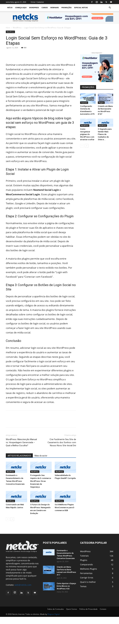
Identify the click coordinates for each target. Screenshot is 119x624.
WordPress (34, 7)
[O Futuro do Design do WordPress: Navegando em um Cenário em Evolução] (41, 496)
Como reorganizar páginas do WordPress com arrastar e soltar (87, 134)
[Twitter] (106, 2)
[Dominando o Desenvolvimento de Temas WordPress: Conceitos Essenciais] (16, 467)
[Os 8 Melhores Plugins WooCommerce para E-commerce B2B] (65, 496)
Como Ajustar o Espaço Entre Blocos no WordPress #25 (66, 586)
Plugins (101, 103)
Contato (103, 609)
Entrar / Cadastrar (37, 2)
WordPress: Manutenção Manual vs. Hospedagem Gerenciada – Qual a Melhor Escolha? (21, 442)
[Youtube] (111, 2)
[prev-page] (7, 519)
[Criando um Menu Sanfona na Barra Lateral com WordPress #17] (49, 570)
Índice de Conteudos (55, 609)
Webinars (54, 7)
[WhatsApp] (35, 54)
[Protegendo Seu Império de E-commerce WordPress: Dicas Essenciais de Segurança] (41, 467)
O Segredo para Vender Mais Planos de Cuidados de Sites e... (104, 134)
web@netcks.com (23, 584)
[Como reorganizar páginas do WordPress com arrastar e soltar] (88, 123)
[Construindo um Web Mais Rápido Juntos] (16, 496)
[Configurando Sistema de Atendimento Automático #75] (88, 98)
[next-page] (12, 519)
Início (9, 7)
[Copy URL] (42, 54)
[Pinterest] (29, 54)
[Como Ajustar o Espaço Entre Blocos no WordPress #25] (49, 586)
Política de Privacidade (88, 609)
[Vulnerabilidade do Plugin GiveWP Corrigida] (65, 467)
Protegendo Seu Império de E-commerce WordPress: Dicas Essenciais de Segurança (40, 481)
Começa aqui (21, 7)
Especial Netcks (81, 7)
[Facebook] (92, 2)
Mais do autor (41, 456)
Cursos (45, 7)
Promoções (66, 7)
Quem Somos (71, 609)
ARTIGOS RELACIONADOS (19, 456)
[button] (109, 7)
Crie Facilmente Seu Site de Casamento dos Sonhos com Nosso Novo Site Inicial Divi (62, 442)
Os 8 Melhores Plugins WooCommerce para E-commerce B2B (65, 507)
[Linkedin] (101, 2)
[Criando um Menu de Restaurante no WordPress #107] (105, 98)
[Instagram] (96, 2)
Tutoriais (84, 103)
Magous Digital (53, 614)
